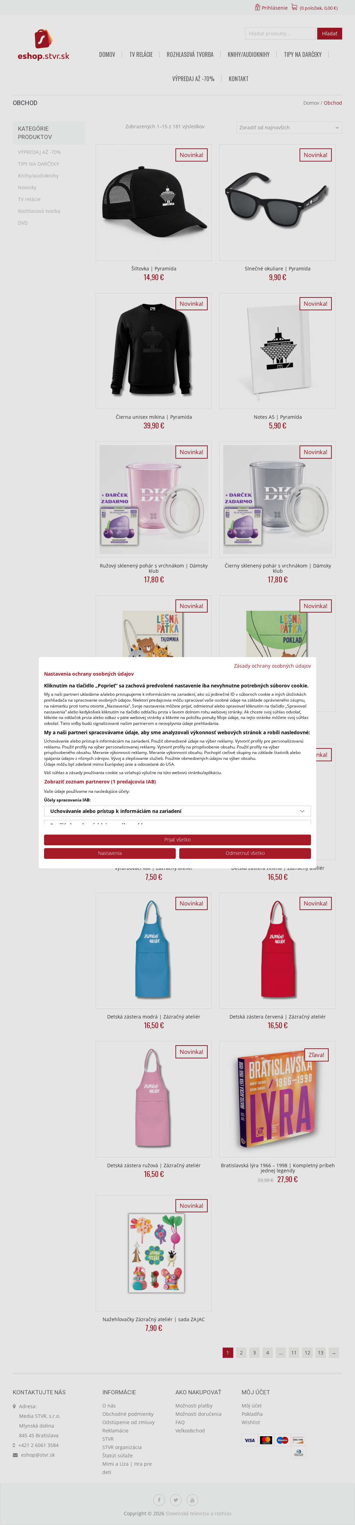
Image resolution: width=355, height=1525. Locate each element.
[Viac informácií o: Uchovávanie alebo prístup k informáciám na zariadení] (302, 811)
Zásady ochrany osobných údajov (272, 665)
